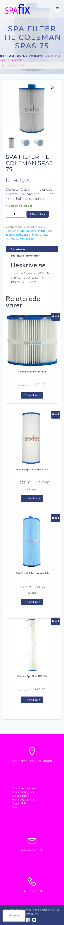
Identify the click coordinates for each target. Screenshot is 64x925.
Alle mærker (36, 55)
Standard (40, 230)
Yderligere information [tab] (25, 255)
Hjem (3, 55)
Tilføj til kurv (37, 214)
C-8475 (33, 234)
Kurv (14, 807)
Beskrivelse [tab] (18, 249)
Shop (12, 55)
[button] (52, 88)
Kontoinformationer (23, 788)
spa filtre (22, 55)
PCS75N (10, 238)
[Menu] (57, 9)
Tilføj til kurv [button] (32, 395)
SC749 (20, 238)
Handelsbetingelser (23, 792)
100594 (10, 234)
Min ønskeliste (20, 795)
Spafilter (29, 238)
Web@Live (32, 913)
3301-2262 (21, 234)
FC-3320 (43, 234)
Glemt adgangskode (23, 799)
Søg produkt (19, 803)
